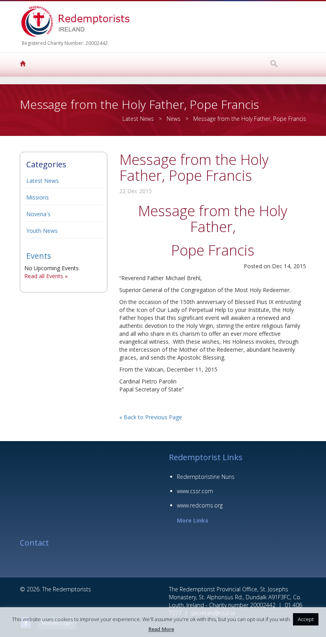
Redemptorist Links (206, 457)
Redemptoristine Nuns (206, 476)
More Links (192, 520)
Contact (34, 542)
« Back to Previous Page (150, 417)
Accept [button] (306, 619)
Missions (37, 197)
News (173, 118)
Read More (161, 629)
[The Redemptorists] (24, 65)
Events (38, 255)
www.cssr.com (195, 491)
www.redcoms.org (200, 505)
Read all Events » (46, 276)
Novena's (38, 214)
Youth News (42, 230)
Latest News (42, 180)
